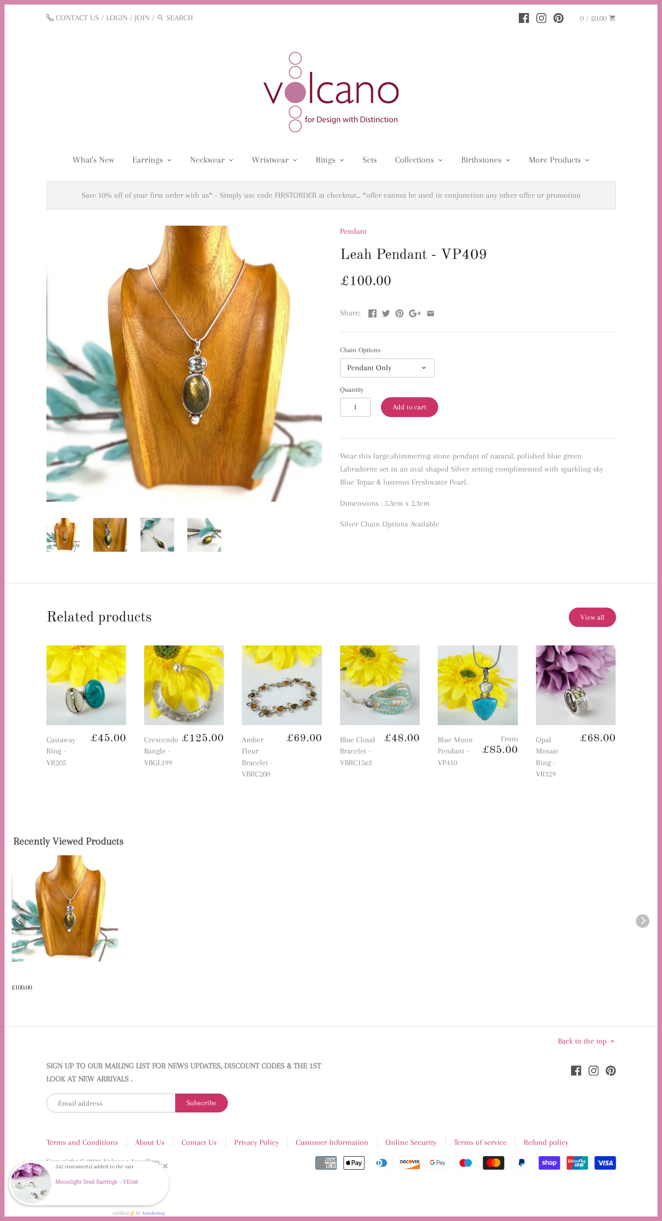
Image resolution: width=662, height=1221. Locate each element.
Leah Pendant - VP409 (47, 975)
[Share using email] (430, 311)
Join (142, 17)
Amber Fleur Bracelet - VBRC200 (257, 756)
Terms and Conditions (82, 1142)
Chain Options (360, 350)
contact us (77, 17)
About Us (149, 1142)
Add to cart (409, 407)
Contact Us (199, 1142)
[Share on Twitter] (386, 311)
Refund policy (546, 1142)
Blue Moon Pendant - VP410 (455, 751)
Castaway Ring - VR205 (60, 751)
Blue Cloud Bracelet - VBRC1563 (357, 751)
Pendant (353, 231)
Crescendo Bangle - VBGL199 (161, 751)
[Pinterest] (558, 17)
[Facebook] (524, 17)
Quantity (352, 390)
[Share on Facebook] (372, 311)
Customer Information (332, 1142)
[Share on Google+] (415, 311)
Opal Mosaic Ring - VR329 (547, 756)
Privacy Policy (256, 1142)
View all (592, 617)
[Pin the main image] (399, 311)
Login (116, 17)
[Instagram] (541, 17)
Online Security (410, 1142)
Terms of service (480, 1142)
